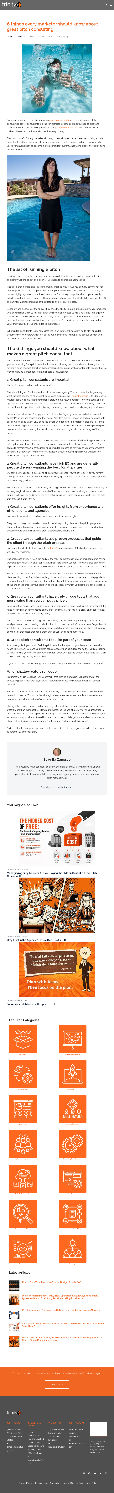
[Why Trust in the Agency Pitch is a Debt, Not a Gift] (57, 905)
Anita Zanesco (18, 37)
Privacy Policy (25, 1483)
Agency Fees (23, 1089)
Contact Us (98, 1429)
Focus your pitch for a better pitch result (31, 1004)
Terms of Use (41, 1483)
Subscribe (55, 1483)
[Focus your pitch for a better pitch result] (57, 969)
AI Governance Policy (87, 1483)
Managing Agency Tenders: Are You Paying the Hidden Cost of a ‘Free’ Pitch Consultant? (63, 1325)
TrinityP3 (54, 548)
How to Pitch (36, 37)
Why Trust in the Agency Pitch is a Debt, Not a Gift (36, 940)
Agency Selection (72, 1124)
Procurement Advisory (23, 1229)
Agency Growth (72, 1089)
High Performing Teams (23, 1159)
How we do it (23, 1264)
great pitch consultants (66, 127)
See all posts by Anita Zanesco (57, 787)
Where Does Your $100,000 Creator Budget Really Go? (51, 1282)
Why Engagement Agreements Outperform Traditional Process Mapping (61, 1310)
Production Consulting (73, 1229)
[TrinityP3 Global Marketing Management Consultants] (11, 4)
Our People (72, 1264)
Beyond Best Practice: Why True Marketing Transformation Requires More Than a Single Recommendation (62, 1338)
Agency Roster (23, 1124)
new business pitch (59, 120)
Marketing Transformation (72, 1159)
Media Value (72, 1194)
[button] (107, 5)
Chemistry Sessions (80, 396)
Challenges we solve (72, 1054)
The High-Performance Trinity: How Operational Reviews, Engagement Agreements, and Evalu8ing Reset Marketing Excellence (60, 1297)
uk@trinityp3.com (56, 1447)
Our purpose (23, 1054)
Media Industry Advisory (23, 1194)
